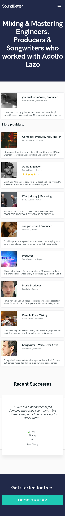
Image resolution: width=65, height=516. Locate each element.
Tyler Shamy (32, 444)
